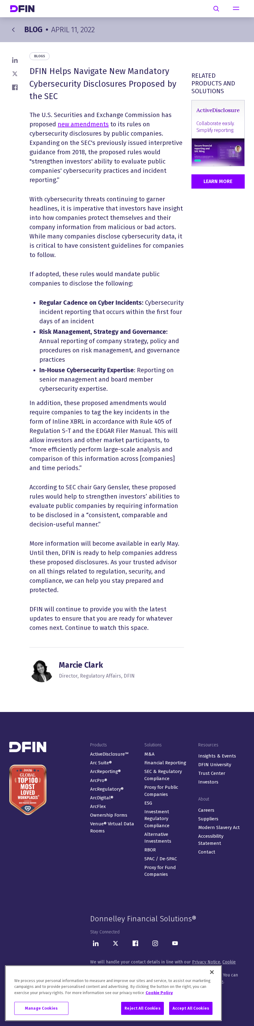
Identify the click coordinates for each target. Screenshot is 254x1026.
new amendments (83, 124)
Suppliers (208, 819)
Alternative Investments (157, 838)
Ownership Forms (108, 815)
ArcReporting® (105, 771)
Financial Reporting (165, 763)
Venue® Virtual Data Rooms (112, 827)
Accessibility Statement (210, 839)
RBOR (150, 850)
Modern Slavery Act (219, 827)
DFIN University (214, 764)
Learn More (218, 181)
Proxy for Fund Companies (160, 871)
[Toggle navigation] (236, 8)
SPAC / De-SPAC (160, 859)
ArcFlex (98, 806)
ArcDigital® (101, 798)
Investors (208, 782)
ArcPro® (98, 780)
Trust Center (211, 773)
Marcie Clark (81, 665)
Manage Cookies (41, 1008)
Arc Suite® (101, 763)
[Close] (212, 972)
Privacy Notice (206, 962)
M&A (149, 754)
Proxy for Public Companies (161, 790)
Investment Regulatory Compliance (156, 818)
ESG (148, 803)
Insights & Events (217, 756)
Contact (206, 852)
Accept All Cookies (191, 1008)
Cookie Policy (159, 992)
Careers (206, 810)
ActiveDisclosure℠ (109, 754)
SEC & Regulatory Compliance (163, 775)
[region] (113, 993)
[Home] (24, 8)
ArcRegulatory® (107, 789)
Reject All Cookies (142, 1008)
